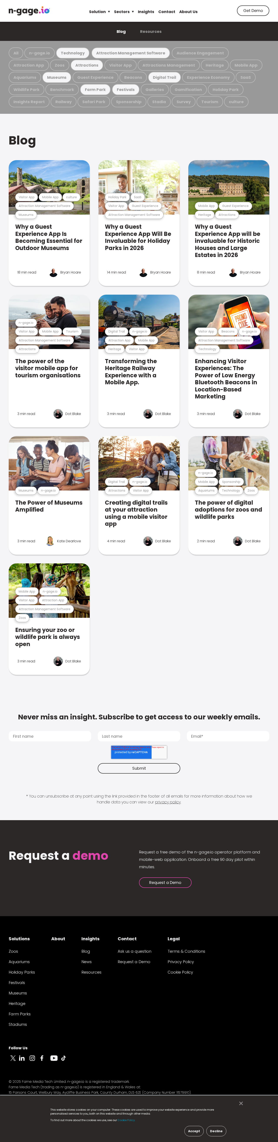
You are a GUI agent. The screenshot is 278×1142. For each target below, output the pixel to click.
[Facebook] (45, 1060)
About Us (188, 11)
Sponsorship (129, 101)
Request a (58, 856)
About (58, 939)
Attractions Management (168, 65)
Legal (174, 939)
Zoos (60, 65)
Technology (73, 53)
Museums (56, 77)
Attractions (86, 65)
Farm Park (95, 89)
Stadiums (18, 1024)
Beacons (133, 77)
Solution (97, 11)
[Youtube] (55, 1060)
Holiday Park (226, 89)
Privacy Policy (181, 961)
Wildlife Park (26, 89)
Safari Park (93, 101)
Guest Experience (95, 77)
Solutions (19, 939)
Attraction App (28, 65)
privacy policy (168, 802)
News (86, 961)
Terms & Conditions (186, 951)
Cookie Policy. (126, 1120)
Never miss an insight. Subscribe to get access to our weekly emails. (139, 717)
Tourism (209, 101)
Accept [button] (194, 1131)
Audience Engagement (200, 53)
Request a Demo (165, 882)
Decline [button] (216, 1131)
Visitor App (120, 65)
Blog (121, 31)
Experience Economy (208, 77)
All (15, 53)
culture (236, 101)
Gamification (188, 89)
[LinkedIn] (24, 1060)
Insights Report (29, 101)
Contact (166, 11)
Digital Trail (164, 77)
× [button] (240, 1103)
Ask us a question (134, 951)
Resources (151, 31)
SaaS (245, 77)
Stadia (159, 101)
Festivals (126, 89)
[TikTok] (66, 1060)
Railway (63, 101)
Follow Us (18, 1048)
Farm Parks (20, 1014)
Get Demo (253, 10)
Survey (184, 101)
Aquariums (24, 77)
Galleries (155, 89)
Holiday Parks (22, 972)
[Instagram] (35, 1060)
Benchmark (62, 89)
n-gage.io (39, 53)
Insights (146, 11)
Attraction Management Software (130, 53)
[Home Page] (29, 10)
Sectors (122, 11)
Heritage (215, 65)
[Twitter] (14, 1060)
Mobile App (246, 65)
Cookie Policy (180, 972)
